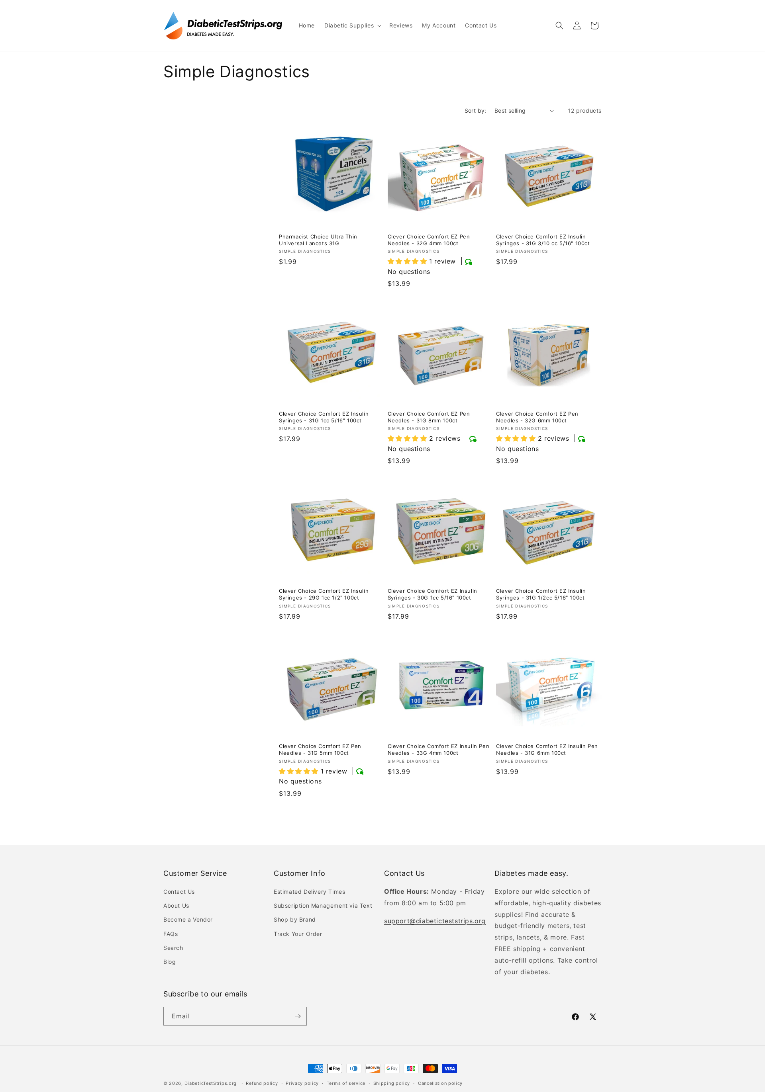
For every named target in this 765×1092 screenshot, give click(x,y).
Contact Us (179, 891)
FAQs (170, 933)
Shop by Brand (295, 919)
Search (173, 947)
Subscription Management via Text (323, 905)
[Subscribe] (297, 1016)
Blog (169, 961)
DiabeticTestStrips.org (210, 1083)
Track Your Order (298, 933)
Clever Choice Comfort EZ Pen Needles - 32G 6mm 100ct (537, 417)
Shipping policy (391, 1083)
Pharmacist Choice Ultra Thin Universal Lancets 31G (318, 239)
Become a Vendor (188, 919)
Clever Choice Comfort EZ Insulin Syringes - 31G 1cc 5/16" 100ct (324, 417)
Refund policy (262, 1083)
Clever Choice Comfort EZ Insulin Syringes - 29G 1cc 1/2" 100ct (324, 594)
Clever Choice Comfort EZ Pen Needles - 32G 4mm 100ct (429, 239)
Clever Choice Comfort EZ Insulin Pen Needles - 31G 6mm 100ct (547, 749)
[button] (352, 25)
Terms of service (346, 1083)
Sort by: (475, 110)
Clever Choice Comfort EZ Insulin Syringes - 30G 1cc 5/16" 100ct (432, 594)
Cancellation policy (440, 1083)
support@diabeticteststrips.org (435, 921)
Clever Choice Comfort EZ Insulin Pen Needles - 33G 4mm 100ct (439, 749)
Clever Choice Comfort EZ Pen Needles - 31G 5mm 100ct (320, 749)
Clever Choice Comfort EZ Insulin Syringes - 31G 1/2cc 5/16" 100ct (541, 594)
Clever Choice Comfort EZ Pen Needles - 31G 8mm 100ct (429, 417)
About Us (176, 905)
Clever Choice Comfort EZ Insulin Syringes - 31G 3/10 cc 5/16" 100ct (543, 239)
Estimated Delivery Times (309, 891)
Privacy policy (302, 1083)
